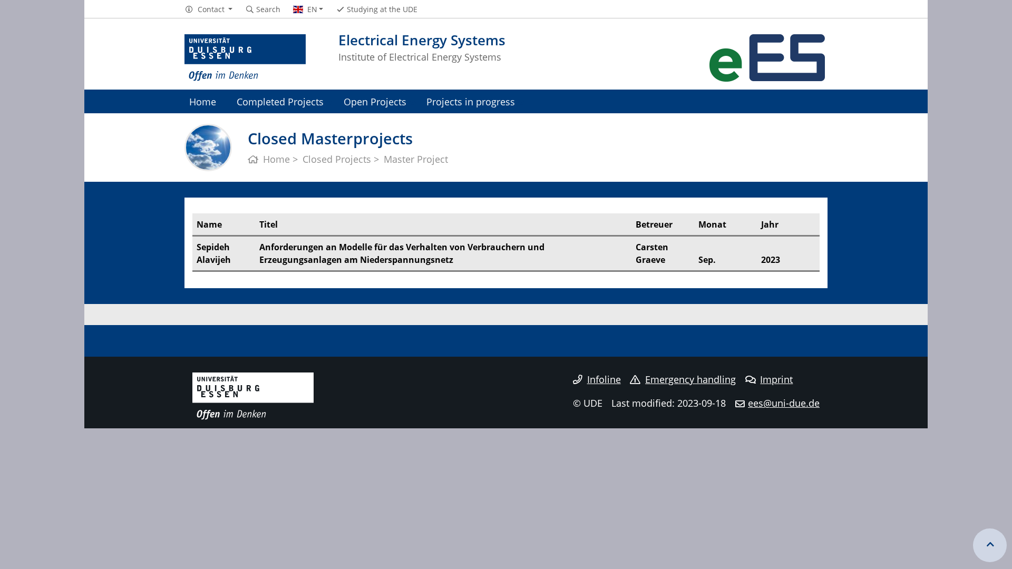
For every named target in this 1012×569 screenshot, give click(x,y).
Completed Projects (280, 101)
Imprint (776, 379)
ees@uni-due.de (784, 403)
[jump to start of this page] (990, 545)
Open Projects (375, 101)
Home (202, 101)
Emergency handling (690, 379)
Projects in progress (470, 101)
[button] (208, 9)
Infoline (604, 379)
